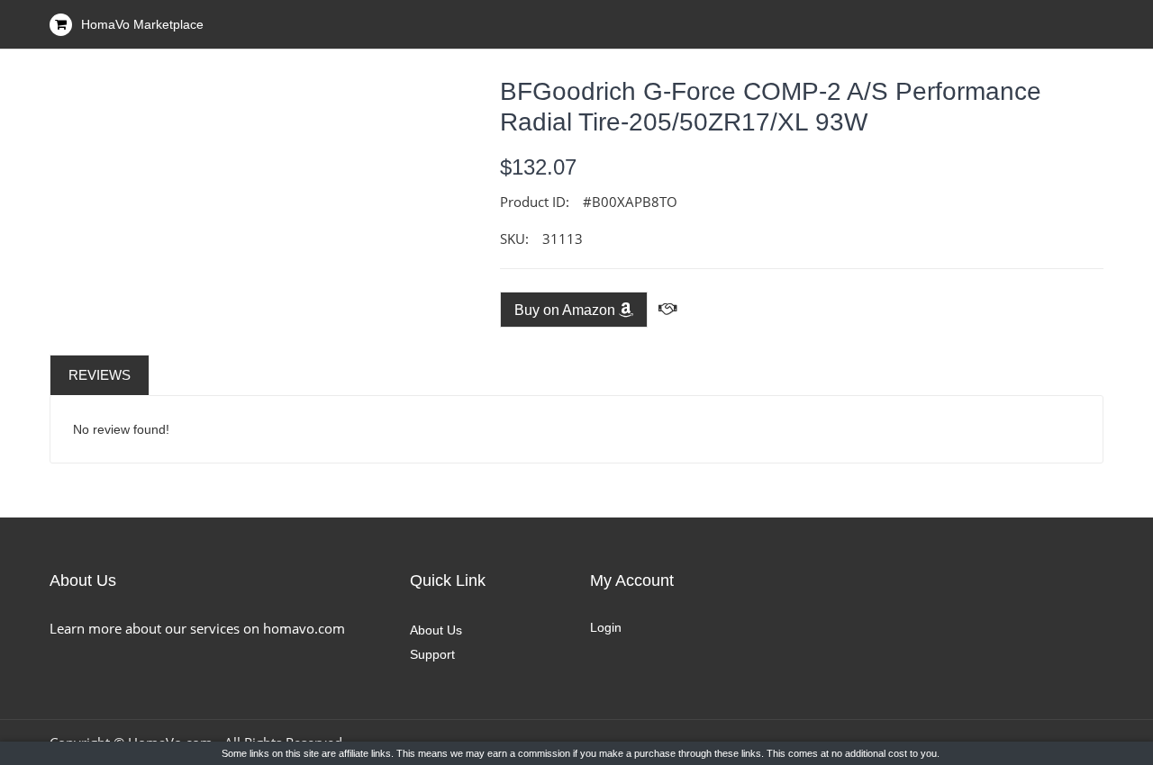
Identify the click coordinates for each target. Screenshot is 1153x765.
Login (606, 627)
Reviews (99, 374)
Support (432, 654)
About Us (436, 630)
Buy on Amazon (566, 310)
